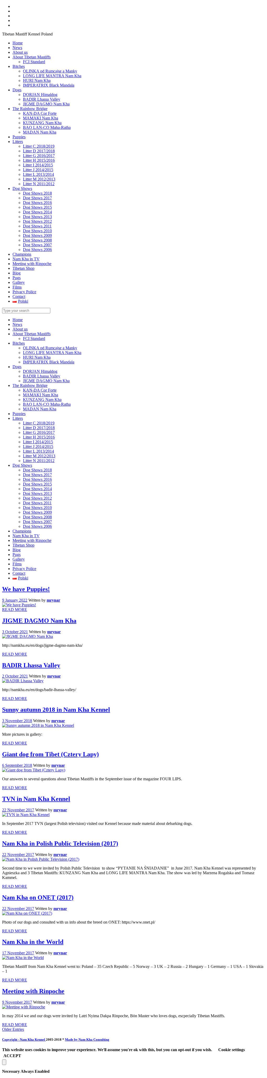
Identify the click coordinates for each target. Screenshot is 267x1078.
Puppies (19, 413)
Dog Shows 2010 (37, 507)
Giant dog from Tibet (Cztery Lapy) (50, 754)
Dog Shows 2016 (37, 479)
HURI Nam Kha (37, 357)
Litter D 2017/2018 (39, 428)
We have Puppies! (26, 589)
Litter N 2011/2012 (38, 460)
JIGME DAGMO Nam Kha (46, 381)
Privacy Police (24, 568)
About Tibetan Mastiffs (32, 334)
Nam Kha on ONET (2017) (38, 897)
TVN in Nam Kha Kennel (36, 798)
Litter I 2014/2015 (38, 442)
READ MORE (14, 609)
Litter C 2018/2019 (38, 423)
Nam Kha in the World (32, 941)
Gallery (19, 559)
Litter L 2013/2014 (38, 451)
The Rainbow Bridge (30, 385)
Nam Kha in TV (26, 536)
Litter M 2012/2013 (39, 456)
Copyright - (24, 1039)
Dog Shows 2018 (37, 470)
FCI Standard (34, 338)
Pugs (17, 554)
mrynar (53, 600)
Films (17, 564)
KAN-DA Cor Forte (40, 390)
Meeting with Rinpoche (32, 540)
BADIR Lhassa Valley (41, 376)
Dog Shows (22, 465)
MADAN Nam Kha (39, 409)
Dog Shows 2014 (37, 489)
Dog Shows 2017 (37, 474)
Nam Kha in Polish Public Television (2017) (60, 843)
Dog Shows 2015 (37, 484)
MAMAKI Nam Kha (40, 395)
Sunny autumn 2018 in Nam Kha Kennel (56, 709)
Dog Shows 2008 (37, 517)
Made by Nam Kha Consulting (87, 1039)
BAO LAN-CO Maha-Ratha (47, 404)
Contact (19, 573)
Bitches (19, 343)
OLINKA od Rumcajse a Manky (50, 348)
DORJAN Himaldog (40, 371)
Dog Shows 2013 (37, 493)
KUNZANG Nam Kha (42, 399)
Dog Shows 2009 (37, 512)
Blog (17, 550)
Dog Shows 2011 (37, 503)
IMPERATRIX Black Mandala (48, 362)
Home (18, 320)
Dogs (17, 366)
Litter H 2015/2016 (39, 437)
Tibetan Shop (23, 545)
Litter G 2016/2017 (39, 432)
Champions (22, 531)
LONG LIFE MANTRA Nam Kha (52, 352)
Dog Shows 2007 (37, 521)
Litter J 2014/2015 (38, 446)
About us (20, 329)
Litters (18, 418)
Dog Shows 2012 (37, 498)
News (17, 324)
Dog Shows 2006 (37, 526)
